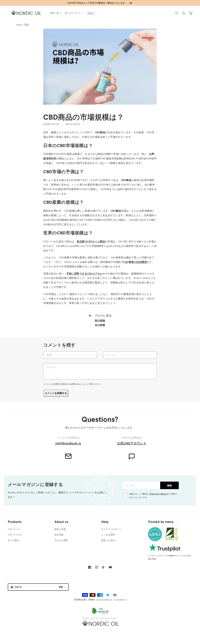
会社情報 (59, 534)
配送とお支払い (109, 540)
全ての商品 (13, 540)
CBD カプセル (15, 534)
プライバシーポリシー (159, 494)
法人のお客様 (61, 540)
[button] (55, 13)
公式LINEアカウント (132, 443)
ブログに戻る (103, 315)
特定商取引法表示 (80, 599)
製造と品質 (60, 529)
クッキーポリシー (120, 599)
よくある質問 (108, 534)
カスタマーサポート (111, 529)
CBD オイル (14, 529)
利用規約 (91, 599)
